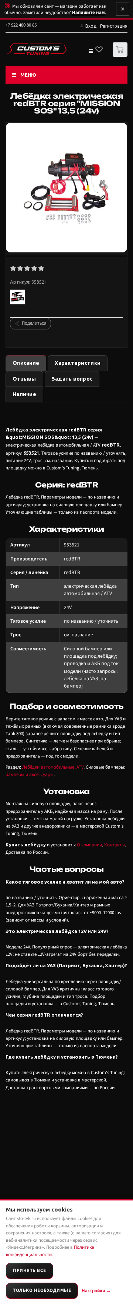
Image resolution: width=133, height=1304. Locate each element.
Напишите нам (88, 12)
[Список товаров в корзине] (121, 55)
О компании (89, 845)
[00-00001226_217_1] (66, 188)
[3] (27, 269)
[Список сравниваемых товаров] (90, 52)
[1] (13, 269)
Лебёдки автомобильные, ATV (52, 767)
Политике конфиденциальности (50, 1251)
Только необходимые (42, 1290)
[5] (41, 269)
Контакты (114, 845)
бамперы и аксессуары (30, 774)
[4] (34, 269)
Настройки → (96, 1290)
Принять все (29, 1270)
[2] (20, 269)
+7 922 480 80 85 (21, 25)
